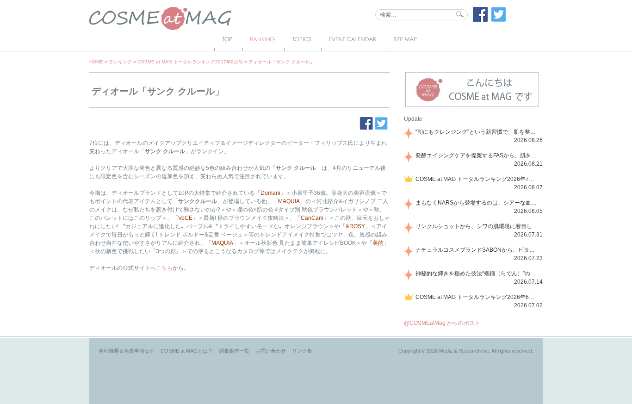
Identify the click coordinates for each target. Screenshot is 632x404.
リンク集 (302, 351)
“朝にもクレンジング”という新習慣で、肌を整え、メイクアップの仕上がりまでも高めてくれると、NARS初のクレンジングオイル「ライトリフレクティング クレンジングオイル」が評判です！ (477, 132)
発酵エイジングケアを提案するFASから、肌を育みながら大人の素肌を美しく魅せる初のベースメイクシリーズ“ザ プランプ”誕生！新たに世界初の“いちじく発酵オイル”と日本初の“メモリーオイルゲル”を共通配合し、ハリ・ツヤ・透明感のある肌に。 (477, 155)
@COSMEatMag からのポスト (442, 323)
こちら (164, 268)
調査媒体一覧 (234, 351)
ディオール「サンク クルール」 (281, 61)
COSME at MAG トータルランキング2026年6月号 (477, 297)
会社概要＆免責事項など (127, 351)
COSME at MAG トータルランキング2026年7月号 (477, 179)
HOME (96, 61)
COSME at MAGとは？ (187, 351)
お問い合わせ (270, 351)
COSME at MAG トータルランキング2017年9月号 (190, 61)
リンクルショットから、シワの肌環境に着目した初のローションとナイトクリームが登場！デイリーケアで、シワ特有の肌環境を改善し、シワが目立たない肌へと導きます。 (477, 226)
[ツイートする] (498, 20)
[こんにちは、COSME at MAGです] (472, 106)
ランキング (120, 61)
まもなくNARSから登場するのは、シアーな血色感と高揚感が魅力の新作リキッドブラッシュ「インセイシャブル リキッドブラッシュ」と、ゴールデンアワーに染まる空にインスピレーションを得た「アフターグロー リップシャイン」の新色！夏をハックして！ (477, 202)
